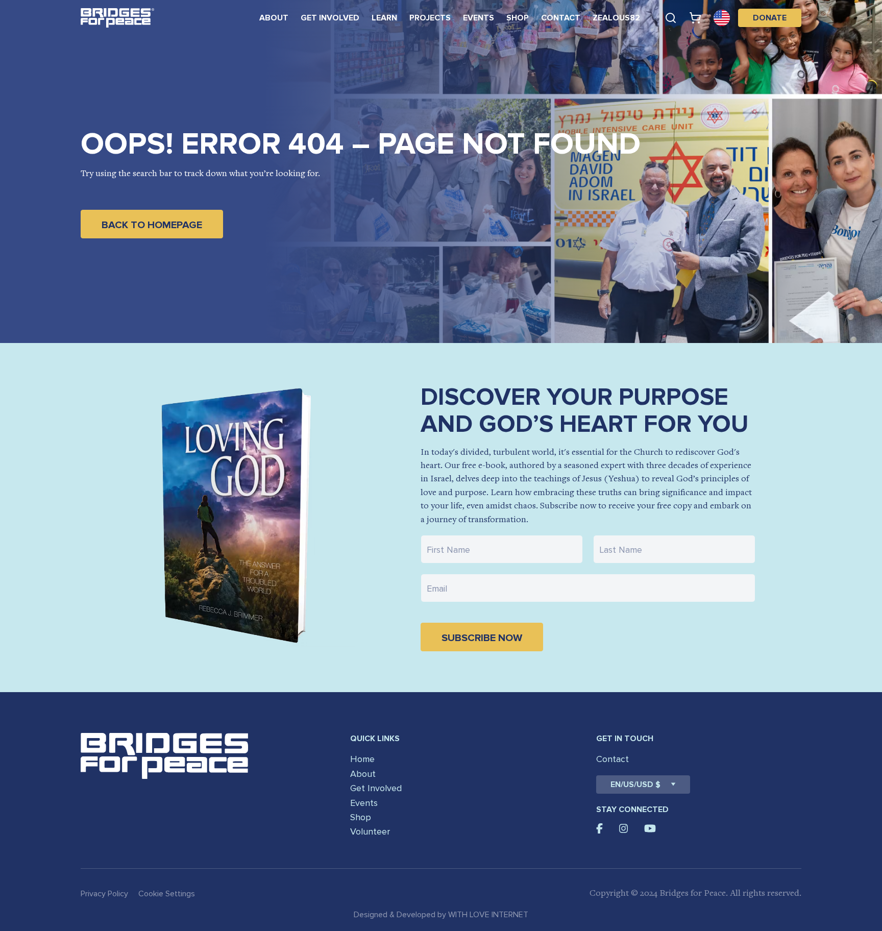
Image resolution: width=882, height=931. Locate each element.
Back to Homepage (152, 225)
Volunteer (370, 831)
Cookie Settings (166, 894)
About (273, 18)
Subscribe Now (482, 638)
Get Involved (330, 18)
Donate (770, 18)
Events (478, 18)
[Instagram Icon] (623, 828)
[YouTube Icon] (650, 828)
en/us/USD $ (635, 784)
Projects (430, 18)
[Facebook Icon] (599, 828)
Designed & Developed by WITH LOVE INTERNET (441, 915)
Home (362, 759)
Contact (560, 18)
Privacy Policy (104, 894)
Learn (384, 18)
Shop (517, 18)
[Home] (117, 18)
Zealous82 (616, 18)
